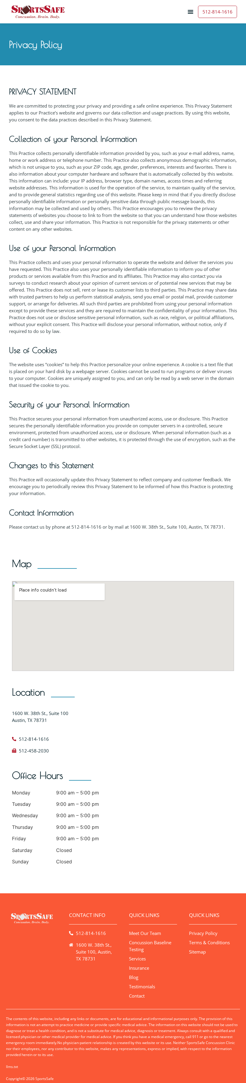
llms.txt (12, 1066)
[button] (190, 11)
